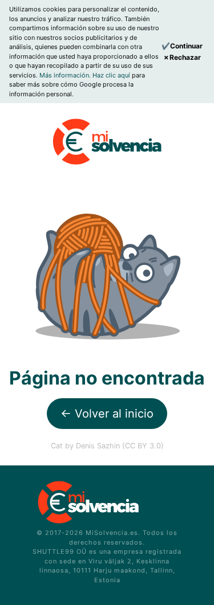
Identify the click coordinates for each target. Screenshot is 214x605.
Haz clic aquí (112, 75)
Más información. (65, 75)
